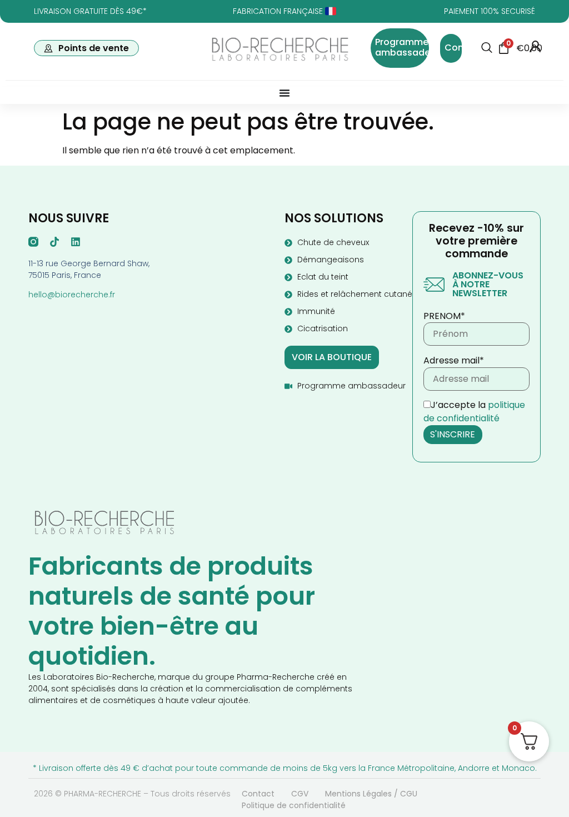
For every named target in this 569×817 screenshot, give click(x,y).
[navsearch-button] (487, 48)
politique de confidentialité (474, 411)
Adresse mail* (453, 360)
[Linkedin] (76, 242)
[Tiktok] (54, 242)
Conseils (464, 47)
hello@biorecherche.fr (71, 294)
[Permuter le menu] (284, 92)
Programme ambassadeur (407, 47)
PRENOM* (444, 316)
